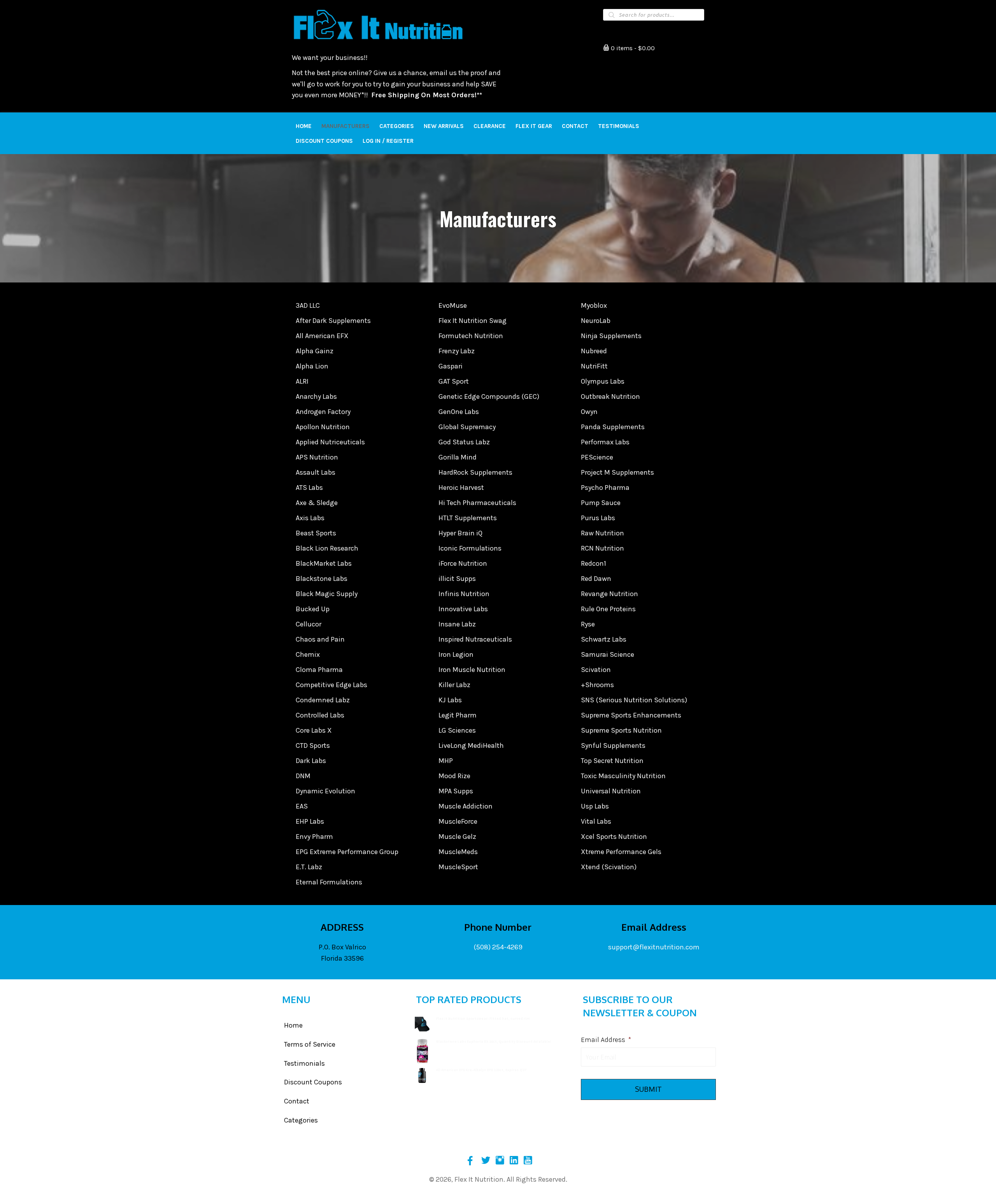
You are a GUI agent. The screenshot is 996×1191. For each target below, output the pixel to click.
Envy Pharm (314, 836)
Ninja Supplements (611, 336)
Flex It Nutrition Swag (472, 320)
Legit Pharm (457, 715)
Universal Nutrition (611, 791)
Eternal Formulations (329, 882)
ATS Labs (309, 487)
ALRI (302, 381)
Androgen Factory (323, 411)
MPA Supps (455, 791)
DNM (303, 776)
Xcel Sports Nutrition (614, 836)
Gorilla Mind (457, 457)
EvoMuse (452, 305)
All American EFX (322, 336)
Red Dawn (596, 578)
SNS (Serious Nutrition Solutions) (634, 700)
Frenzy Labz (456, 351)
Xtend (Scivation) (609, 867)
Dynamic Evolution (325, 791)
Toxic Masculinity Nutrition (623, 776)
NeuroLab (595, 320)
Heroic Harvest (461, 487)
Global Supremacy (467, 427)
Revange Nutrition (609, 593)
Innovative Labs (463, 609)
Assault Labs (315, 472)
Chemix (308, 654)
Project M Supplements (617, 472)
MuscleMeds (458, 851)
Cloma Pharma (319, 669)
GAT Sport (453, 381)
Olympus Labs (602, 381)
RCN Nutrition (602, 548)
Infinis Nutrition (463, 593)
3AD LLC (308, 305)
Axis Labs (310, 518)
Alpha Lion (312, 366)
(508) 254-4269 (498, 947)
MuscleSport (458, 867)
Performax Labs (605, 442)
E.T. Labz (309, 867)
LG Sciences (457, 730)
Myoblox (594, 305)
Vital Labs (596, 821)
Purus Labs (598, 518)
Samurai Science (607, 654)
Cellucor (308, 624)
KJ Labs (450, 700)
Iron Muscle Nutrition (471, 669)
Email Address (606, 1039)
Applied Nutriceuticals (330, 442)
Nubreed (594, 351)
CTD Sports (313, 745)
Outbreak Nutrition (610, 396)
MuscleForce (457, 821)
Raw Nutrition (602, 533)
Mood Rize (454, 776)
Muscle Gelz (457, 836)
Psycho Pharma (605, 487)
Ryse (588, 624)
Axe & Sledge (317, 502)
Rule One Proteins (608, 609)
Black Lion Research (327, 548)
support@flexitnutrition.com (654, 947)
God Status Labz (464, 442)
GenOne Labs (458, 411)
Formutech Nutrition (470, 336)
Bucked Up (313, 609)
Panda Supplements (613, 427)
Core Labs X (314, 730)
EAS (302, 806)
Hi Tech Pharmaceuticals (477, 502)
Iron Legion (455, 654)
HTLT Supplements (467, 518)
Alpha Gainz (314, 351)
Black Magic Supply (327, 593)
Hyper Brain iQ (460, 533)
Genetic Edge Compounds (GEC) (488, 396)
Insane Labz (457, 624)
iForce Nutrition (462, 563)
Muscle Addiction (465, 806)
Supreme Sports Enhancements (631, 715)
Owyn (589, 411)
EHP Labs (310, 821)
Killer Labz (454, 685)
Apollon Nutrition (323, 427)
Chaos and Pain (320, 639)
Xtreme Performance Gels (621, 851)
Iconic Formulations (470, 548)
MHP (445, 760)
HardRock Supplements (475, 472)
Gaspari (450, 366)
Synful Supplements (613, 745)
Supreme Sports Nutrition (621, 730)
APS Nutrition (317, 457)
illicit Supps (457, 578)
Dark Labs (311, 760)
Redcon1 (593, 563)
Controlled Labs (320, 715)
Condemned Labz (323, 700)
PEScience (597, 457)
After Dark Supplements (333, 320)
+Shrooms (597, 685)
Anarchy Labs (316, 396)
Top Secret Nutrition (612, 760)
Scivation (596, 669)
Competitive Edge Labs (331, 685)
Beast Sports (316, 533)
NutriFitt (594, 366)
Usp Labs (595, 806)
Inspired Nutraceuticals (475, 639)
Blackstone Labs (321, 578)
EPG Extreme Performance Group (347, 851)
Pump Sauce (601, 502)
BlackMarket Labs (324, 563)
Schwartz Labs (603, 639)
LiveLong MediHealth (471, 745)
